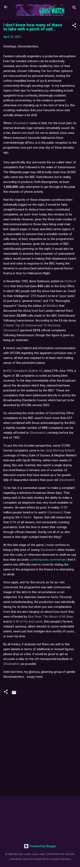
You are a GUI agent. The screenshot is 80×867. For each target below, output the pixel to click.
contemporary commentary (48, 559)
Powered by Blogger (42, 846)
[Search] (74, 8)
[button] (74, 26)
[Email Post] (13, 694)
